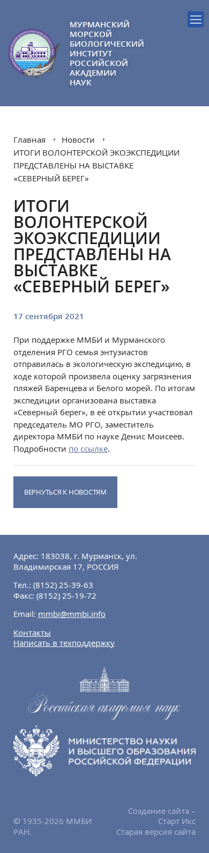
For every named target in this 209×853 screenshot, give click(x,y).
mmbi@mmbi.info (72, 613)
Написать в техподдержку (64, 642)
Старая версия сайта (156, 831)
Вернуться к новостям (65, 492)
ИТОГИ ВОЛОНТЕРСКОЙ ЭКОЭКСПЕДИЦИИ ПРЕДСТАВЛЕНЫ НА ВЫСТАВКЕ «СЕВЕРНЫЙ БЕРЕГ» (96, 165)
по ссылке (88, 448)
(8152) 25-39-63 (63, 584)
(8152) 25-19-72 (66, 595)
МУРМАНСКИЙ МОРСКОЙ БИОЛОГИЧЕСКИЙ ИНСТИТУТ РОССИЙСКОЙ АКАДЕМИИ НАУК (87, 53)
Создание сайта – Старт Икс (162, 816)
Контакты (32, 632)
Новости (78, 139)
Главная (29, 139)
